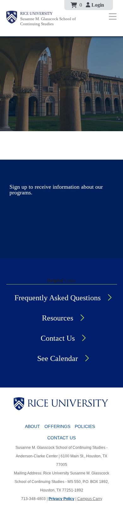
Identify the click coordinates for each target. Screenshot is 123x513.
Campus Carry (89, 499)
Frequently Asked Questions (58, 298)
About (32, 426)
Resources (57, 318)
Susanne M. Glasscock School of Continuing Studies (48, 21)
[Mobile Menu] (113, 16)
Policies (85, 426)
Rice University (36, 13)
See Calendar (57, 358)
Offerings (57, 426)
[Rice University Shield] (11, 18)
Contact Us (58, 338)
